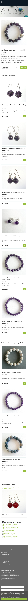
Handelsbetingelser (6, 561)
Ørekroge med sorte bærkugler (10, 536)
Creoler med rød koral (8, 530)
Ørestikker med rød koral (9, 533)
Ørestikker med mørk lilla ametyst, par (13, 236)
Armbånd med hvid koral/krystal (10, 527)
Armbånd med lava (7, 532)
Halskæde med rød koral (9, 537)
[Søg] (19, 1)
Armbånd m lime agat (8, 529)
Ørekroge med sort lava (8, 526)
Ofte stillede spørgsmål (7, 564)
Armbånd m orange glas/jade (10, 524)
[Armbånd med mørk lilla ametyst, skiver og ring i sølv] (14, 263)
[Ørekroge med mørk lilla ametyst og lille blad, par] (14, 178)
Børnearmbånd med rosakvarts (10, 535)
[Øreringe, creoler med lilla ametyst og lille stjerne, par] (14, 134)
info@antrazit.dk (5, 554)
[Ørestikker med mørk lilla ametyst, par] (14, 221)
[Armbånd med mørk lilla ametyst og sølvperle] (14, 307)
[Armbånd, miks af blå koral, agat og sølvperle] (14, 445)
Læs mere (18, 597)
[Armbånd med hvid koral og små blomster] (14, 358)
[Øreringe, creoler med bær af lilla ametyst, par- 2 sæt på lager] (14, 90)
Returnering (4, 562)
